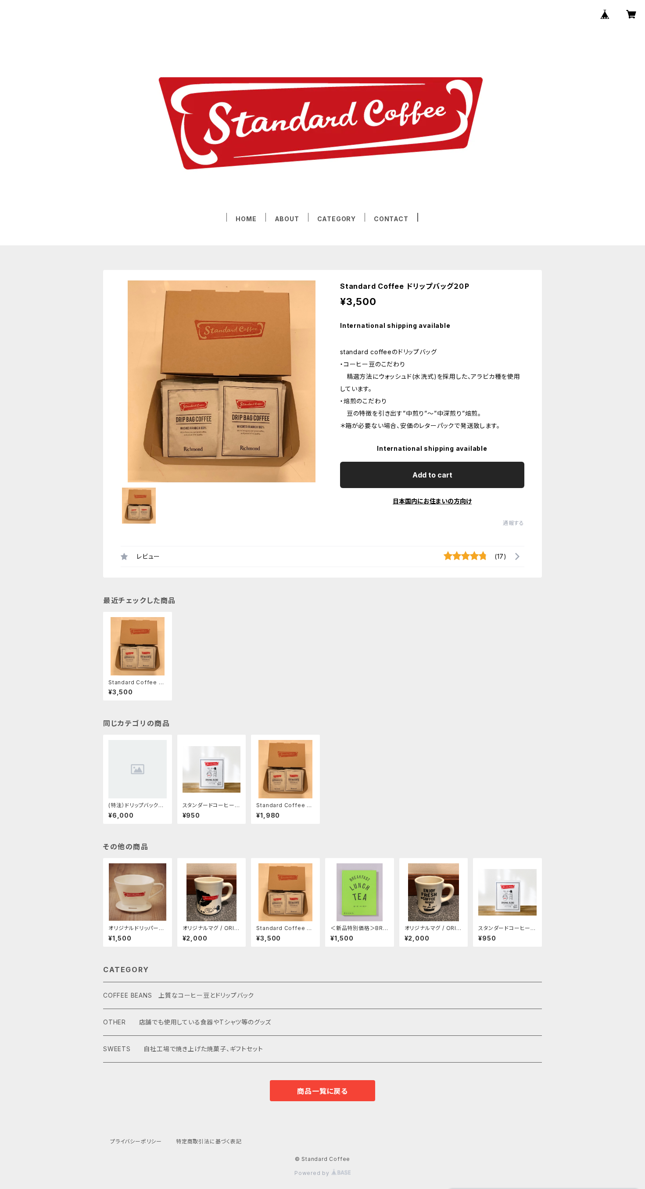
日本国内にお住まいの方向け (432, 501)
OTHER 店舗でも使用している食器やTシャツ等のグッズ (187, 1022)
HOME (246, 219)
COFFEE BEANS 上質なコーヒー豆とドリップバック (178, 995)
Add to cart (432, 475)
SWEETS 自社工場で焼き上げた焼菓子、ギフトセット (183, 1048)
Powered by (312, 1173)
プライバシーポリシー (136, 1141)
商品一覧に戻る (322, 1091)
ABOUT (287, 219)
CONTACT (391, 219)
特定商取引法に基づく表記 (209, 1141)
